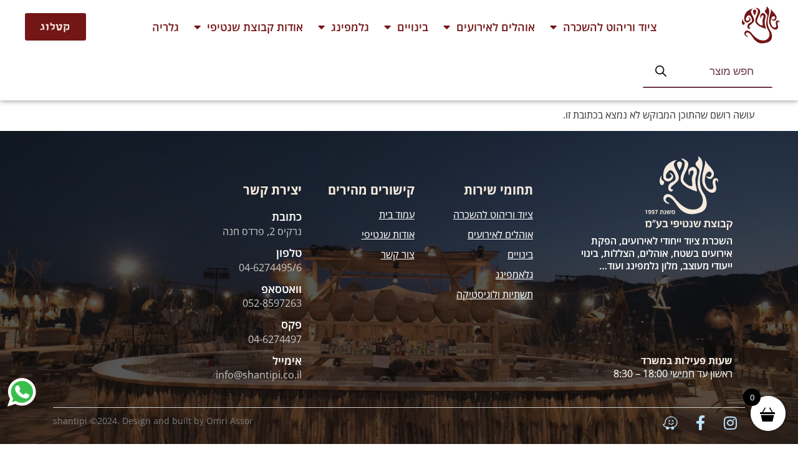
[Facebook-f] (700, 423)
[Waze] (670, 423)
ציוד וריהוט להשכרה (610, 26)
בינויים (412, 26)
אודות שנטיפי (388, 234)
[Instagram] (730, 423)
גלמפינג (350, 26)
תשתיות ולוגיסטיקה (494, 294)
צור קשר (398, 254)
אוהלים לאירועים (495, 26)
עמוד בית (397, 214)
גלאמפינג (514, 274)
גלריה (165, 26)
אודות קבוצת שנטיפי (255, 26)
